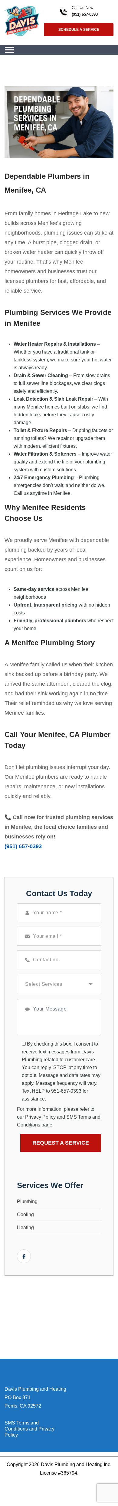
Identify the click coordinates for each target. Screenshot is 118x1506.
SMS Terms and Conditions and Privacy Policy (29, 1428)
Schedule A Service (78, 29)
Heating (25, 1227)
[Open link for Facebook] (24, 1256)
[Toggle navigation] (9, 50)
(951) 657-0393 (85, 14)
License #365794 (58, 1473)
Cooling (25, 1214)
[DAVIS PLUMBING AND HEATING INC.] (21, 20)
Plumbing (27, 1201)
